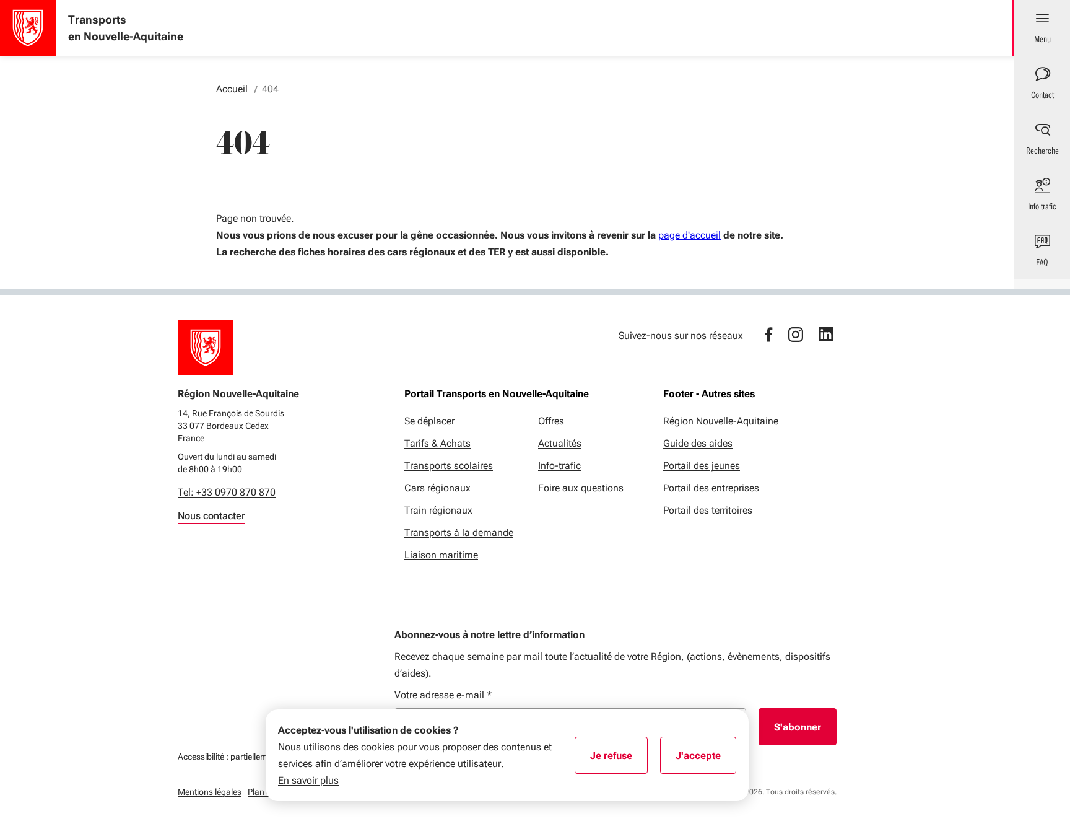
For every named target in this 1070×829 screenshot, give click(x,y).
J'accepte (706, 760)
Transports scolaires (448, 466)
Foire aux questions (581, 488)
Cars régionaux (437, 488)
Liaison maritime (441, 555)
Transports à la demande (458, 532)
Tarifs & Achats (437, 443)
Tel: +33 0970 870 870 (227, 492)
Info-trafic (559, 466)
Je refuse (619, 760)
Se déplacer (429, 421)
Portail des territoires (707, 510)
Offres (551, 421)
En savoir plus (308, 780)
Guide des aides (698, 443)
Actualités (559, 443)
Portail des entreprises (711, 488)
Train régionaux (438, 510)
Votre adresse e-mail (443, 695)
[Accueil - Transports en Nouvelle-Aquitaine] (28, 28)
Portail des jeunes (701, 466)
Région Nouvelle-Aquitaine (720, 421)
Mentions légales (209, 792)
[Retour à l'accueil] (205, 347)
